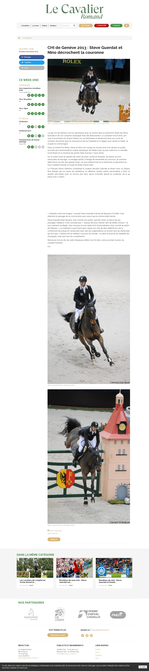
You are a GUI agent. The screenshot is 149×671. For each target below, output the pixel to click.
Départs (32, 95)
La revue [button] (35, 25)
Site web (28, 95)
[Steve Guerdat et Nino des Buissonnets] (89, 319)
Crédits (98, 649)
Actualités (25, 25)
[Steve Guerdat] (55, 530)
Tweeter (27, 62)
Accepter (143, 667)
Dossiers (53, 25)
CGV (97, 658)
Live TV (42, 95)
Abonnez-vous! (57, 635)
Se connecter (126, 25)
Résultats (35, 95)
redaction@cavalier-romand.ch (28, 658)
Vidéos (44, 25)
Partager (27, 57)
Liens (97, 652)
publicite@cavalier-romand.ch (66, 654)
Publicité (116, 25)
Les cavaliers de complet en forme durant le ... (33, 581)
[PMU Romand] (89, 614)
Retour (54, 539)
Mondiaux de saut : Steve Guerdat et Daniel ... (110, 581)
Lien (26, 68)
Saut (31, 585)
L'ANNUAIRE (101, 25)
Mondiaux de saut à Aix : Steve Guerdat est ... (73, 581)
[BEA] (60, 614)
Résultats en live (39, 95)
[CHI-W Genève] (31, 614)
